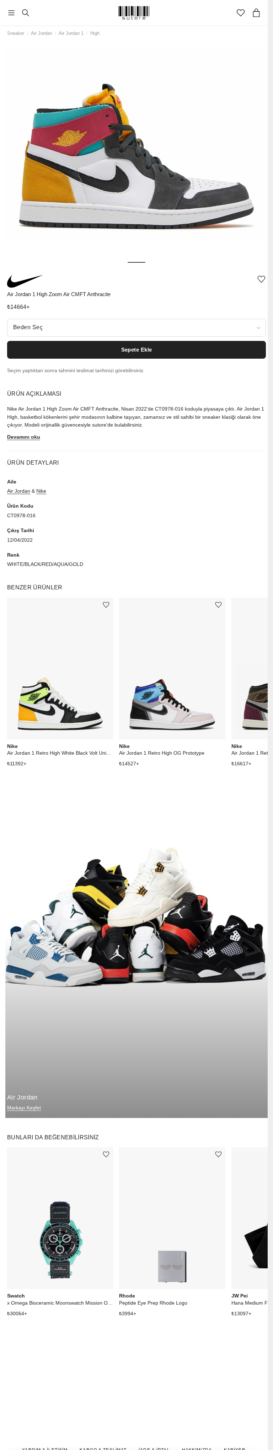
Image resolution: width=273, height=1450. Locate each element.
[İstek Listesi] (240, 13)
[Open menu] (11, 13)
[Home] (134, 13)
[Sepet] (256, 13)
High (95, 33)
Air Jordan (41, 33)
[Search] (25, 13)
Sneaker (15, 33)
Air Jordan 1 (71, 33)
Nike (41, 491)
